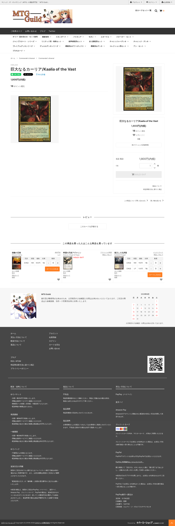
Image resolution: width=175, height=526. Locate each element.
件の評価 (40, 74)
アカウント (136, 2)
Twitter (52, 31)
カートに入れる (52, 269)
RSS (12, 361)
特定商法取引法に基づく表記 (22, 365)
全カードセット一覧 (143, 10)
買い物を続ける (156, 201)
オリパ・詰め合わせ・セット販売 (25, 37)
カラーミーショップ (8, 523)
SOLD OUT (140, 174)
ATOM (18, 361)
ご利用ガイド (16, 31)
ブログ (43, 31)
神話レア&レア (107, 255)
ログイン (151, 2)
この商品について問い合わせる (135, 201)
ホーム (13, 58)
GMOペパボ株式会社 (42, 523)
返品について (157, 186)
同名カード (15, 276)
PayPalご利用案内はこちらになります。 (130, 462)
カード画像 (15, 272)
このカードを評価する (89, 226)
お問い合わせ (31, 31)
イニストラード (158, 252)
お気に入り (140, 135)
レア (59, 255)
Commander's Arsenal (27, 58)
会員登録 (167, 2)
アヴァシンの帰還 (106, 252)
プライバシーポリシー (20, 368)
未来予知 (57, 252)
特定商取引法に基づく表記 (152, 189)
